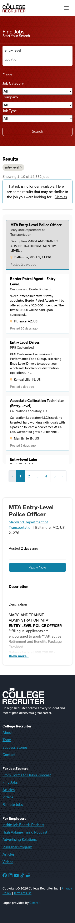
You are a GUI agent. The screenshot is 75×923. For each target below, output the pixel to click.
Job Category (13, 83)
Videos (7, 797)
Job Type (9, 111)
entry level (12, 167)
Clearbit (34, 902)
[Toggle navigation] (66, 7)
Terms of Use (22, 893)
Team (6, 740)
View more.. (19, 656)
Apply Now (37, 567)
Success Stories (15, 747)
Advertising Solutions (19, 839)
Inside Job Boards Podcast (23, 825)
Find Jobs (10, 782)
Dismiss (61, 197)
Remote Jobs (12, 805)
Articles (8, 790)
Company (10, 97)
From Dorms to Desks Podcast (26, 775)
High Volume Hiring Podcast (24, 832)
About (7, 733)
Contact (8, 755)
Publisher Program (17, 847)
